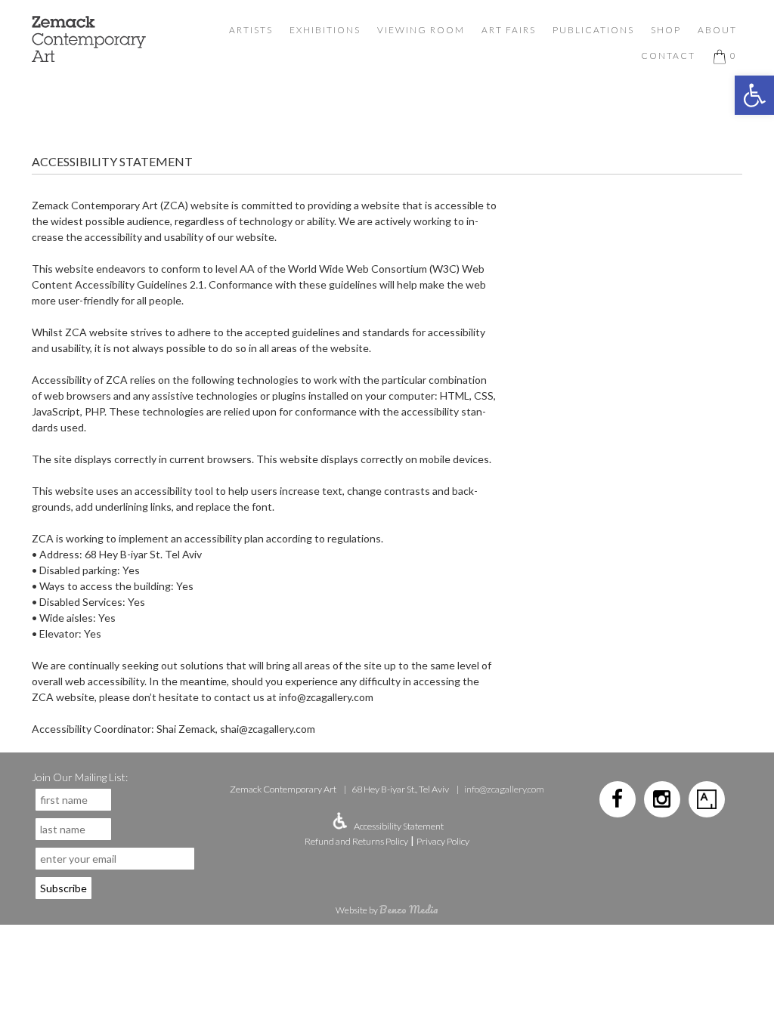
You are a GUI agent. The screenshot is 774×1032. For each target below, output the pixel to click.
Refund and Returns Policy (356, 841)
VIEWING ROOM (421, 30)
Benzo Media (408, 909)
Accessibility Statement (399, 826)
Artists (251, 30)
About (717, 30)
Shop (666, 30)
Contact (668, 55)
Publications (593, 30)
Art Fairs (508, 30)
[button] (754, 95)
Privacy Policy (442, 841)
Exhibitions (325, 30)
